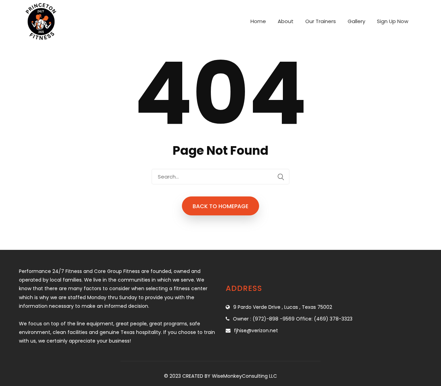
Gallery (356, 21)
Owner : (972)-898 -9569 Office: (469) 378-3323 (292, 318)
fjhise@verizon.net (256, 330)
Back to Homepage (220, 206)
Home (258, 21)
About (286, 21)
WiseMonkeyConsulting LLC (244, 376)
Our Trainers (320, 21)
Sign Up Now (392, 21)
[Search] (280, 177)
